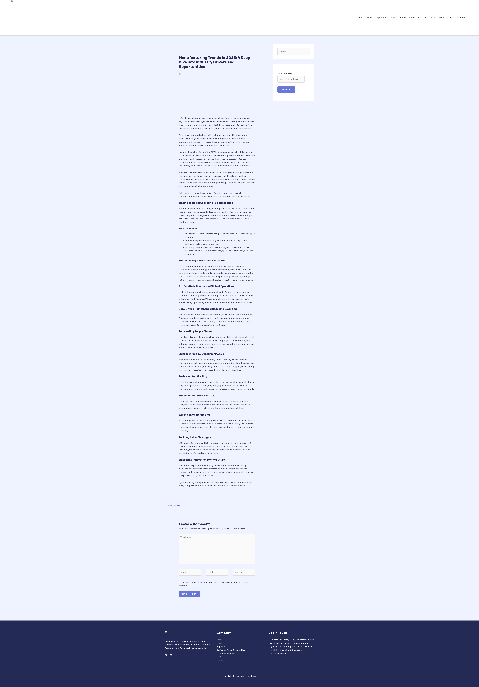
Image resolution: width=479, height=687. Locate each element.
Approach (382, 17)
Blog (451, 17)
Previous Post (172, 505)
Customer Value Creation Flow (406, 17)
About (370, 17)
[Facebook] (166, 655)
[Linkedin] (171, 655)
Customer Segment (435, 17)
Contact (461, 17)
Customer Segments (226, 653)
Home (359, 17)
